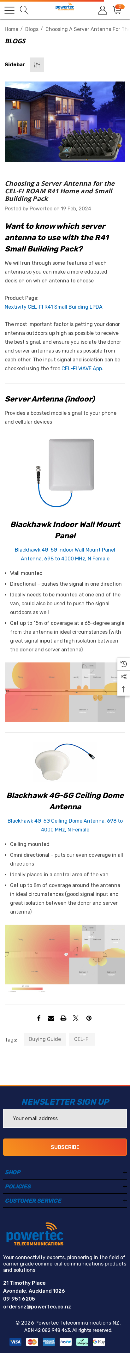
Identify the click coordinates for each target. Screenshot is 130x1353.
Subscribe (65, 1147)
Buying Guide (45, 1039)
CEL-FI (82, 1039)
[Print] (63, 1018)
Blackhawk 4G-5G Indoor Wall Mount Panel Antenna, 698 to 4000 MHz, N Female (65, 554)
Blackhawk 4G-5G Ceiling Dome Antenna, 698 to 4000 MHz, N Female (65, 825)
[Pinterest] (89, 1018)
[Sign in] (102, 10)
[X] (76, 1018)
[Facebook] (39, 1018)
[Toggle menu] (9, 10)
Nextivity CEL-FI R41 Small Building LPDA (54, 307)
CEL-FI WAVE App (82, 368)
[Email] (51, 1018)
